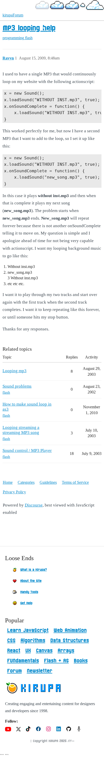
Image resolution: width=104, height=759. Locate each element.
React (13, 651)
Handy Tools (29, 592)
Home (8, 482)
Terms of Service (75, 482)
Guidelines (48, 482)
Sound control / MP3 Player (27, 450)
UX (28, 651)
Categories (26, 482)
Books (81, 661)
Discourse (34, 505)
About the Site (30, 581)
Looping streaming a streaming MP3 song (21, 430)
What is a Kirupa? (33, 570)
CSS (11, 641)
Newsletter (39, 671)
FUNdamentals (23, 661)
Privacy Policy (14, 492)
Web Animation (70, 630)
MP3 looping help (29, 28)
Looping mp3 (15, 370)
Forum (14, 671)
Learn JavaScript (27, 630)
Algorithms (32, 641)
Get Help (26, 603)
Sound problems (17, 386)
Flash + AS (56, 661)
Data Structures (69, 641)
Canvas (44, 651)
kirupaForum (13, 15)
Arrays (66, 651)
